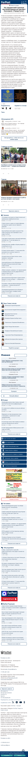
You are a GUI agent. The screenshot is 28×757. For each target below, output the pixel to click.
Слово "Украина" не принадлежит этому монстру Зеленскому (12, 361)
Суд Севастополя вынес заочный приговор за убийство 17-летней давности (14, 239)
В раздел (14, 391)
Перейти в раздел (14, 348)
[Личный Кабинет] (22, 1)
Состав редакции (5, 697)
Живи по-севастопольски (12, 462)
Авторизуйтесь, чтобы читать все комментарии (14, 138)
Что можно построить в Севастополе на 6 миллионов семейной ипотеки (13, 218)
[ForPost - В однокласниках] (24, 702)
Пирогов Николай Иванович (13, 343)
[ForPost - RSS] (13, 702)
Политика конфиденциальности (16, 753)
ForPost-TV (4, 694)
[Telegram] (10, 108)
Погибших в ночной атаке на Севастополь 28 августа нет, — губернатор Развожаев (13, 165)
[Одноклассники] (6, 108)
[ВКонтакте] (2, 108)
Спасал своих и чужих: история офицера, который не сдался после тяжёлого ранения (13, 225)
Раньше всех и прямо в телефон (14, 454)
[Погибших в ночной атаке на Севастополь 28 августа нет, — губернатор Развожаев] (14, 148)
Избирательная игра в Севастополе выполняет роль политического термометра (13, 385)
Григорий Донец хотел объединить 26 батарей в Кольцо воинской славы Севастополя (12, 264)
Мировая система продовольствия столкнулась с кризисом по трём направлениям (11, 415)
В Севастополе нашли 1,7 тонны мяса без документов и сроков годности (13, 251)
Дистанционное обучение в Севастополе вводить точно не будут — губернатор (13, 278)
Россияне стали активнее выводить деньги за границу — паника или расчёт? (14, 284)
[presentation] (3, 173)
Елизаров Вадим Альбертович (13, 318)
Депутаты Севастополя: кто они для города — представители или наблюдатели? (14, 369)
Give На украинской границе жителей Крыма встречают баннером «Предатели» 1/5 (15, 107)
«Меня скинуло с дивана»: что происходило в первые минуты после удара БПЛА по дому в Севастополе (14, 271)
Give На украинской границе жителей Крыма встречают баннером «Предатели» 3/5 (17, 107)
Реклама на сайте (5, 658)
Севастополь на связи (9, 438)
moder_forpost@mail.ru (10, 669)
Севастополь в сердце (11, 450)
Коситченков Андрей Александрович (15, 309)
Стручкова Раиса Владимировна (14, 335)
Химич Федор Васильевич (12, 326)
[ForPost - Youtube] (21, 702)
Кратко (3, 696)
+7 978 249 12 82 (5, 672)
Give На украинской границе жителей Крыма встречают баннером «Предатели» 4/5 (18, 107)
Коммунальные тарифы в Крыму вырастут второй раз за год (13, 245)
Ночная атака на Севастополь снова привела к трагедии (12, 257)
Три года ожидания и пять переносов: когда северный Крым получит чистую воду (12, 619)
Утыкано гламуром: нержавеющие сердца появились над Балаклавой (13, 377)
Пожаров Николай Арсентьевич (13, 331)
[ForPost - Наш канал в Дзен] (27, 702)
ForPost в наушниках (11, 466)
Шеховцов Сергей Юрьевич (12, 305)
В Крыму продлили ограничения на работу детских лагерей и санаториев (13, 198)
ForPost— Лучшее (16, 705)
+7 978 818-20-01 (5, 742)
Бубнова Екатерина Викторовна (14, 339)
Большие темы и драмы (11, 458)
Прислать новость (14, 211)
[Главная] (5, 2)
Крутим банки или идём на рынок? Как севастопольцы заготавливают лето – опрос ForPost (12, 232)
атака (23, 161)
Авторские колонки (6, 692)
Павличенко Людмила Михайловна (14, 322)
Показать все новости (14, 296)
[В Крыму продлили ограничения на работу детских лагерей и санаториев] (14, 181)
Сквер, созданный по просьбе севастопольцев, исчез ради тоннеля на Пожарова (13, 551)
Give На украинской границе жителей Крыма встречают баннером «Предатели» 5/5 (19, 107)
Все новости (4, 691)
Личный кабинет (14, 396)
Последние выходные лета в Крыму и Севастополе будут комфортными (12, 290)
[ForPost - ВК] (17, 702)
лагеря (23, 194)
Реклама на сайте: (5, 738)
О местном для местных (11, 446)
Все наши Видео (9, 442)
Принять (20, 755)
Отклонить (6, 755)
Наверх (23, 751)
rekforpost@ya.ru (5, 745)
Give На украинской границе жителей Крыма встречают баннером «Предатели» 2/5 (16, 107)
